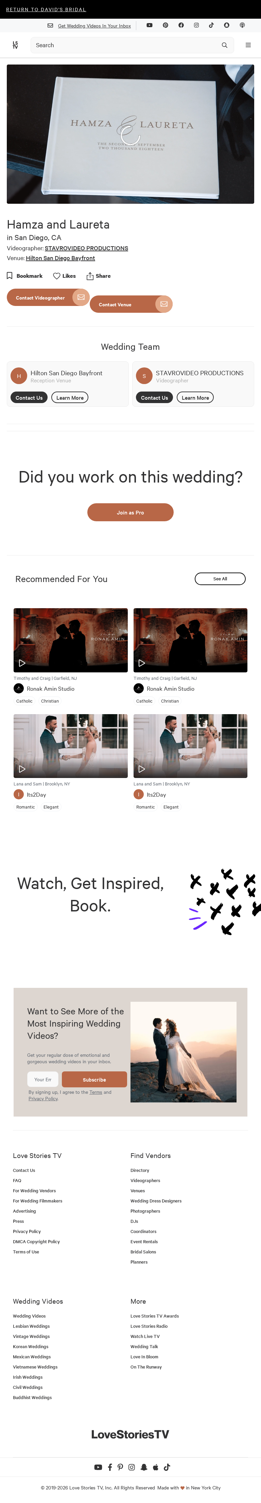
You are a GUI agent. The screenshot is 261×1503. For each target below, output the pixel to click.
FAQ (17, 1180)
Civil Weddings (27, 1387)
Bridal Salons (143, 1251)
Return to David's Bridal (46, 9)
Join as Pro (130, 512)
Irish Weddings (27, 1377)
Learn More (70, 397)
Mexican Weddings (32, 1356)
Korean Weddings (30, 1346)
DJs (134, 1221)
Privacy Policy (43, 1098)
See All (220, 578)
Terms (95, 1091)
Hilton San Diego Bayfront (60, 257)
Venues (137, 1190)
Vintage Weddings (31, 1336)
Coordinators (143, 1231)
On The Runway (146, 1366)
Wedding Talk (144, 1346)
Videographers (145, 1180)
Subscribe (94, 1079)
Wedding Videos (29, 1315)
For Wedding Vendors (34, 1190)
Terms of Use (26, 1251)
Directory (139, 1170)
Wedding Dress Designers (155, 1200)
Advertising (24, 1211)
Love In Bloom (144, 1356)
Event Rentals (144, 1241)
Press (18, 1221)
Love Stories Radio (149, 1326)
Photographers (145, 1211)
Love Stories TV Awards (154, 1315)
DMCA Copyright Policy (36, 1241)
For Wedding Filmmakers (37, 1200)
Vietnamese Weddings (35, 1366)
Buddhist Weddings (32, 1397)
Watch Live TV (145, 1336)
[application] (130, 134)
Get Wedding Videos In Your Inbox (94, 25)
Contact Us (29, 397)
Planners (138, 1261)
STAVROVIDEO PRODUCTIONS (86, 248)
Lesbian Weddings (31, 1326)
